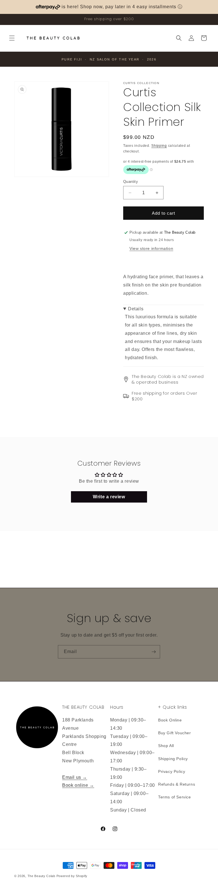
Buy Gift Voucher (174, 733)
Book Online (170, 720)
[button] (12, 38)
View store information (151, 248)
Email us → (74, 777)
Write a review (109, 496)
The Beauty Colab (41, 876)
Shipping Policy (173, 758)
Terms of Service (174, 797)
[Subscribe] (153, 651)
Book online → (78, 785)
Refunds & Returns (176, 784)
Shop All (166, 745)
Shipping (159, 146)
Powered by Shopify (72, 876)
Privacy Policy (171, 771)
